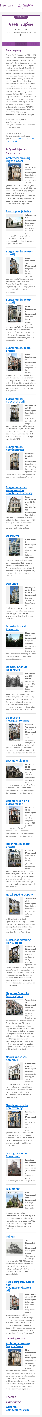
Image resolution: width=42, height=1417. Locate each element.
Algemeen (8, 44)
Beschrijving (21, 44)
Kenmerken (33, 44)
